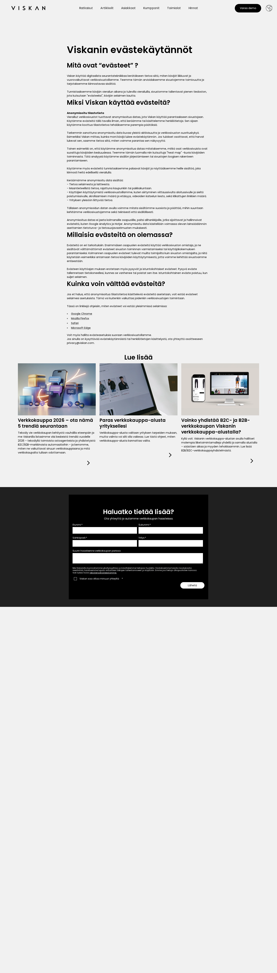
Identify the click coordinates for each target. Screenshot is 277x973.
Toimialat (174, 8)
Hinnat (193, 8)
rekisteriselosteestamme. (103, 572)
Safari (75, 323)
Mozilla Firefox (80, 318)
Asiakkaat (128, 8)
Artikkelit (107, 8)
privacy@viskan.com (80, 343)
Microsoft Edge (81, 328)
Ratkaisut (86, 8)
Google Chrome (81, 314)
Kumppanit (151, 8)
